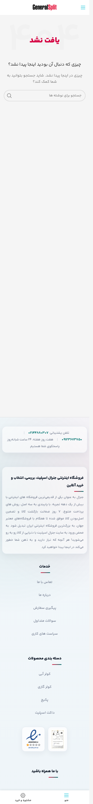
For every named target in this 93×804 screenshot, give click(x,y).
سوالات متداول (44, 621)
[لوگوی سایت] (44, 7)
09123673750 (72, 439)
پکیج (44, 700)
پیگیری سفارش (44, 608)
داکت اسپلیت (45, 713)
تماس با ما (44, 582)
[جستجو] (9, 95)
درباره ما (45, 595)
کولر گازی (45, 687)
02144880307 (38, 433)
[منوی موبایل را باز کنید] (83, 7)
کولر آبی (45, 674)
